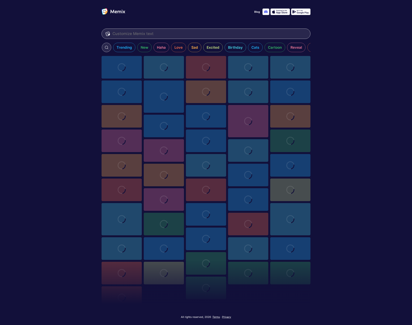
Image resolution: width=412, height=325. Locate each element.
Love (178, 47)
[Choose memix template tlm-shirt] (248, 224)
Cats (255, 47)
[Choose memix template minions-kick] (290, 141)
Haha (161, 47)
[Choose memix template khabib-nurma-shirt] (122, 165)
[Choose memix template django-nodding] (206, 165)
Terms (216, 317)
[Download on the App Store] (280, 12)
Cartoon (275, 47)
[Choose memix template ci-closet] (164, 67)
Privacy (226, 317)
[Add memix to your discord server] (265, 12)
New (144, 47)
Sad (194, 47)
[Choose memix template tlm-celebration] (206, 288)
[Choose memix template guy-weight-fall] (122, 219)
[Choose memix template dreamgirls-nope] (248, 175)
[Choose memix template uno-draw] (248, 91)
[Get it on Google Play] (300, 12)
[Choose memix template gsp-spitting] (164, 126)
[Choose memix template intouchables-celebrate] (248, 121)
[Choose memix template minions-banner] (206, 190)
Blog (257, 11)
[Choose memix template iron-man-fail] (122, 190)
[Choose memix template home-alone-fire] (248, 67)
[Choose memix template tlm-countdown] (290, 273)
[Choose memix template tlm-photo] (248, 248)
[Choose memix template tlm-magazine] (164, 273)
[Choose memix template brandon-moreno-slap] (164, 175)
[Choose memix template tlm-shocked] (164, 224)
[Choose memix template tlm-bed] (122, 297)
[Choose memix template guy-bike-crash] (206, 214)
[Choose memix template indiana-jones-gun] (290, 165)
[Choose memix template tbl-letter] (206, 141)
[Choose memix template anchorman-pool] (122, 67)
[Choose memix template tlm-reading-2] (122, 248)
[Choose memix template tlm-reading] (164, 248)
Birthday (235, 47)
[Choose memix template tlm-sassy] (206, 239)
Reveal (296, 47)
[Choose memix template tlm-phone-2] (290, 248)
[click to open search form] (106, 47)
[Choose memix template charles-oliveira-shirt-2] (290, 116)
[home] (113, 11)
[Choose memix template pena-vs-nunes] (206, 116)
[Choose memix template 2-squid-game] (290, 219)
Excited (213, 47)
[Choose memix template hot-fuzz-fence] (248, 199)
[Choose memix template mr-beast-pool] (290, 67)
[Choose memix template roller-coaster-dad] (164, 96)
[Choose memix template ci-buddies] (206, 67)
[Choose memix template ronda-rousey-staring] (248, 150)
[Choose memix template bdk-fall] (290, 91)
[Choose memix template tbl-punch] (122, 116)
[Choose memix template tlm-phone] (206, 263)
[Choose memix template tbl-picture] (122, 141)
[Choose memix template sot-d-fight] (206, 91)
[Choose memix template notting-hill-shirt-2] (122, 91)
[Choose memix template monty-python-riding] (164, 199)
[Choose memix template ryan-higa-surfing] (290, 190)
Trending (124, 47)
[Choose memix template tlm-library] (248, 273)
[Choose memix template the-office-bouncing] (164, 150)
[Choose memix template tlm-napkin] (122, 273)
